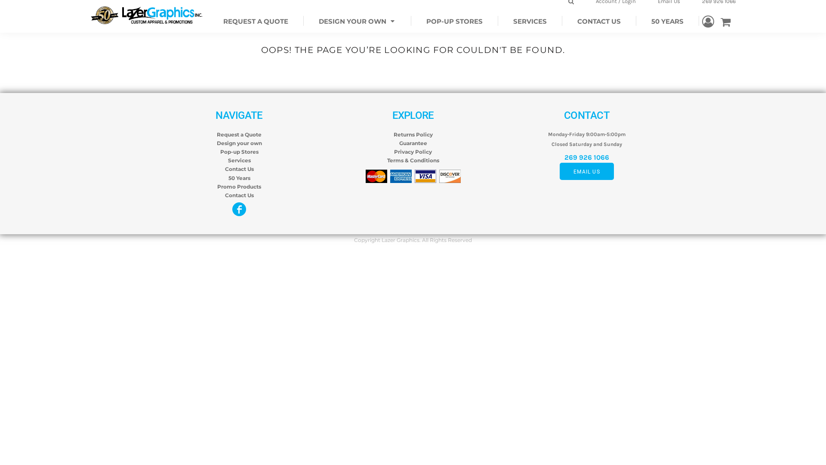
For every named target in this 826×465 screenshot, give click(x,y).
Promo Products (239, 186)
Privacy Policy (413, 152)
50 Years (239, 178)
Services (239, 160)
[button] (357, 21)
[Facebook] (239, 209)
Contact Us (239, 169)
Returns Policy (413, 134)
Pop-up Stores (239, 152)
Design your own (239, 143)
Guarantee (413, 143)
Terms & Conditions (413, 160)
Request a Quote (239, 134)
